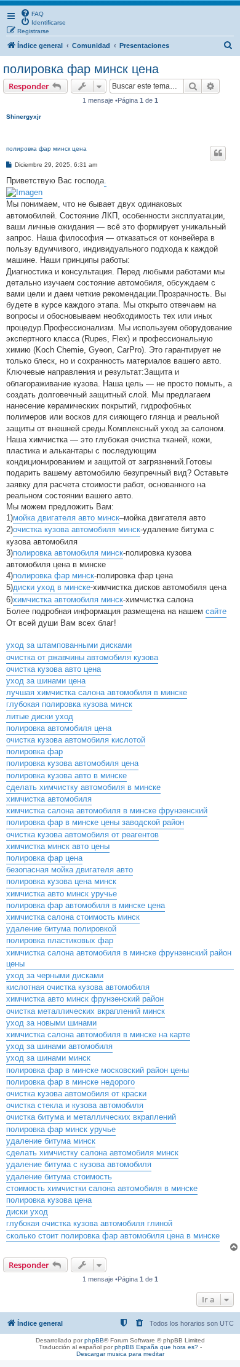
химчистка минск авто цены (58, 846)
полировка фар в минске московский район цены (97, 1070)
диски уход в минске (51, 587)
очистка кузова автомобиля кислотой (75, 739)
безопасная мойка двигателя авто (69, 869)
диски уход (27, 1211)
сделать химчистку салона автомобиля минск (92, 1152)
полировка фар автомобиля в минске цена (85, 905)
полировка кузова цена (49, 1200)
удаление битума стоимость (59, 1176)
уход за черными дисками (54, 975)
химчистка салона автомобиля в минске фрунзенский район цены (118, 958)
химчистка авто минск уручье (61, 893)
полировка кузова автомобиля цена (72, 763)
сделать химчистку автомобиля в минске (83, 787)
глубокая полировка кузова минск (69, 704)
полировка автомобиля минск (68, 552)
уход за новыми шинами (51, 1022)
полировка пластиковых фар (59, 940)
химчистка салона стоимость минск (73, 917)
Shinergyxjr (23, 116)
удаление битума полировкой (61, 928)
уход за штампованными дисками (69, 645)
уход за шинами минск (48, 1057)
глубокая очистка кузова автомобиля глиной (89, 1223)
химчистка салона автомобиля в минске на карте (98, 1034)
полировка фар (34, 751)
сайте (216, 611)
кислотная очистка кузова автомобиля (78, 987)
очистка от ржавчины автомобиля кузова (82, 657)
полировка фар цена (44, 858)
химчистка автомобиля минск (68, 599)
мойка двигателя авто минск (66, 517)
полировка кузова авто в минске (66, 775)
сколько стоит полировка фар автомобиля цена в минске (113, 1235)
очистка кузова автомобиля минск (76, 529)
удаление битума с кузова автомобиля (78, 1164)
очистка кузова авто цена (53, 669)
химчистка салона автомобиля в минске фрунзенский (106, 810)
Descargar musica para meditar (120, 1353)
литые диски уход (39, 716)
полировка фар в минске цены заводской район (95, 822)
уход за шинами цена (46, 680)
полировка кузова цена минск (61, 881)
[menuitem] (32, 13)
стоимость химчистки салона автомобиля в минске (102, 1188)
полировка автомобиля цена (58, 728)
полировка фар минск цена (81, 69)
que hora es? (179, 1347)
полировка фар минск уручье (61, 1129)
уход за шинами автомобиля (59, 1046)
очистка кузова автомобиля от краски (76, 1093)
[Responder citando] (218, 153)
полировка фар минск (53, 575)
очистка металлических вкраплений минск (85, 1011)
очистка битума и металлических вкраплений (91, 1117)
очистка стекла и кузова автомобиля (74, 1105)
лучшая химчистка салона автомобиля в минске (96, 692)
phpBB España (136, 1347)
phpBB (94, 1340)
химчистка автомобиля (49, 798)
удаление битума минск (50, 1141)
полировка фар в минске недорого (70, 1081)
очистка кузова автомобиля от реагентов (82, 834)
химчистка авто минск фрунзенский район (85, 998)
